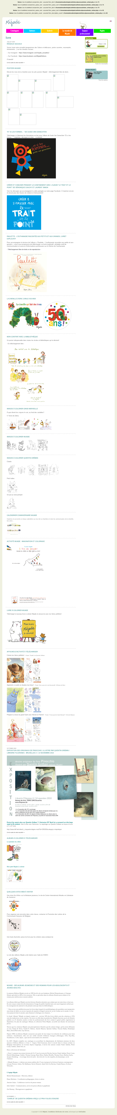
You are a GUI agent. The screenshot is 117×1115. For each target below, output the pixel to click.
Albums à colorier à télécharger (22, 838)
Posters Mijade (14, 68)
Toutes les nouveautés (101, 63)
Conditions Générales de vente (58, 1112)
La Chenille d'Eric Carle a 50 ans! (21, 299)
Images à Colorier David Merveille (22, 409)
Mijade (45, 1112)
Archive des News (71, 1106)
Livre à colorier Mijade (17, 610)
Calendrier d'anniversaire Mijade (22, 515)
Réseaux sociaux (14, 44)
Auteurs (32, 31)
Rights (102, 31)
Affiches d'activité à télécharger (22, 652)
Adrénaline (82, 1112)
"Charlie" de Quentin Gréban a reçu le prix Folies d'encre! (33, 1098)
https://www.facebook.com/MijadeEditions (32, 56)
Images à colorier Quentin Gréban (22, 458)
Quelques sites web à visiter (20, 892)
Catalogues (15, 31)
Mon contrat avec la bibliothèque (22, 337)
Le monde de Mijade (67, 32)
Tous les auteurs (103, 80)
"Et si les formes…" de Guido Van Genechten (27, 132)
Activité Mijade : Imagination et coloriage (26, 541)
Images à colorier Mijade (18, 437)
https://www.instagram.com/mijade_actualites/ (34, 53)
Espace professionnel (85, 32)
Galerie (49, 31)
